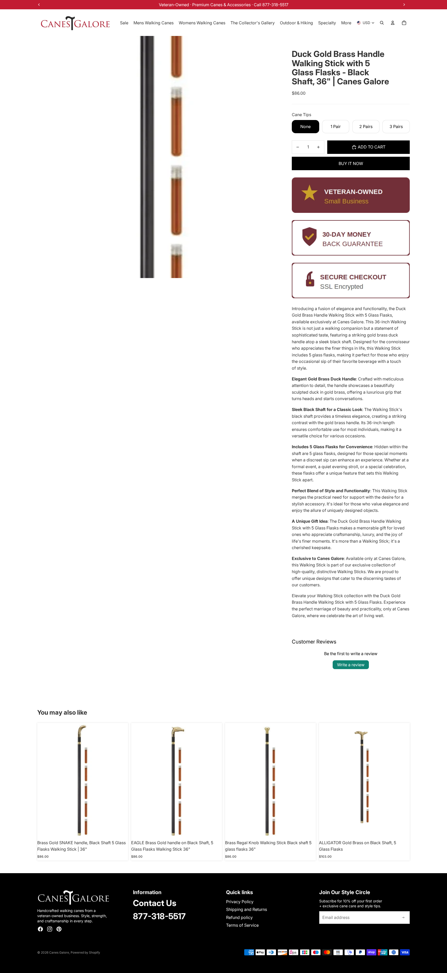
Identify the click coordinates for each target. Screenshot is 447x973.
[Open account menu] (392, 22)
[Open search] (382, 22)
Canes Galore (59, 952)
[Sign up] (403, 918)
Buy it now (351, 163)
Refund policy (239, 917)
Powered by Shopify (85, 952)
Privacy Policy (240, 901)
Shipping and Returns (246, 909)
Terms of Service (242, 925)
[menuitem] (346, 22)
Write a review (350, 664)
